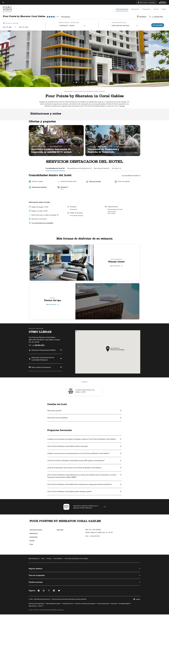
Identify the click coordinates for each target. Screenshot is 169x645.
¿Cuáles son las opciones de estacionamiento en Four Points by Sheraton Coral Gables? (78, 453)
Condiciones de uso (67, 603)
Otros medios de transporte (41, 367)
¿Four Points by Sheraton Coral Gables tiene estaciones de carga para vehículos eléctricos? (79, 484)
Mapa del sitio (32, 606)
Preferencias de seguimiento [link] (36, 603)
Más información (115, 266)
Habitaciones (34, 533)
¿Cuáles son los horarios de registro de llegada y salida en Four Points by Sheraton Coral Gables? (81, 439)
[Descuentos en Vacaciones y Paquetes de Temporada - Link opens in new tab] (112, 140)
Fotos (31, 544)
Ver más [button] (122, 106)
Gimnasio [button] (64, 187)
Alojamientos (135, 9)
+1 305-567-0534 (157, 16)
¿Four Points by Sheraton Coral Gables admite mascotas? (67, 446)
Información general (122, 9)
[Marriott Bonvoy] (162, 2)
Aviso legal (60, 529)
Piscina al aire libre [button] (95, 181)
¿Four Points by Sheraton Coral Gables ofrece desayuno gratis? (69, 491)
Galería (164, 9)
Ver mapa (142, 16)
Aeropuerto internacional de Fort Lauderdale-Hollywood (42, 359)
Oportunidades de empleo (53, 603)
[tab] (55, 168)
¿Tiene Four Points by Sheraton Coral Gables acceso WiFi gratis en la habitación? (75, 460)
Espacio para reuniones (39, 187)
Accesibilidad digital (124, 603)
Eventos (155, 9)
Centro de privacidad (103, 603)
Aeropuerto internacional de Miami (43, 350)
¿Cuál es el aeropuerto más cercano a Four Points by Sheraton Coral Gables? (74, 468)
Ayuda (40, 606)
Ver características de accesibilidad (42, 223)
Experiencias (146, 9)
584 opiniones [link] (65, 16)
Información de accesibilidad (57, 418)
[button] (146, 2)
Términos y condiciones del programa (85, 603)
